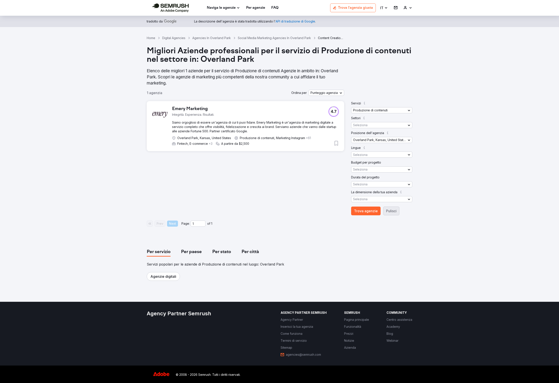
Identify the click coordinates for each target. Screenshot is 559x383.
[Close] (356, 119)
